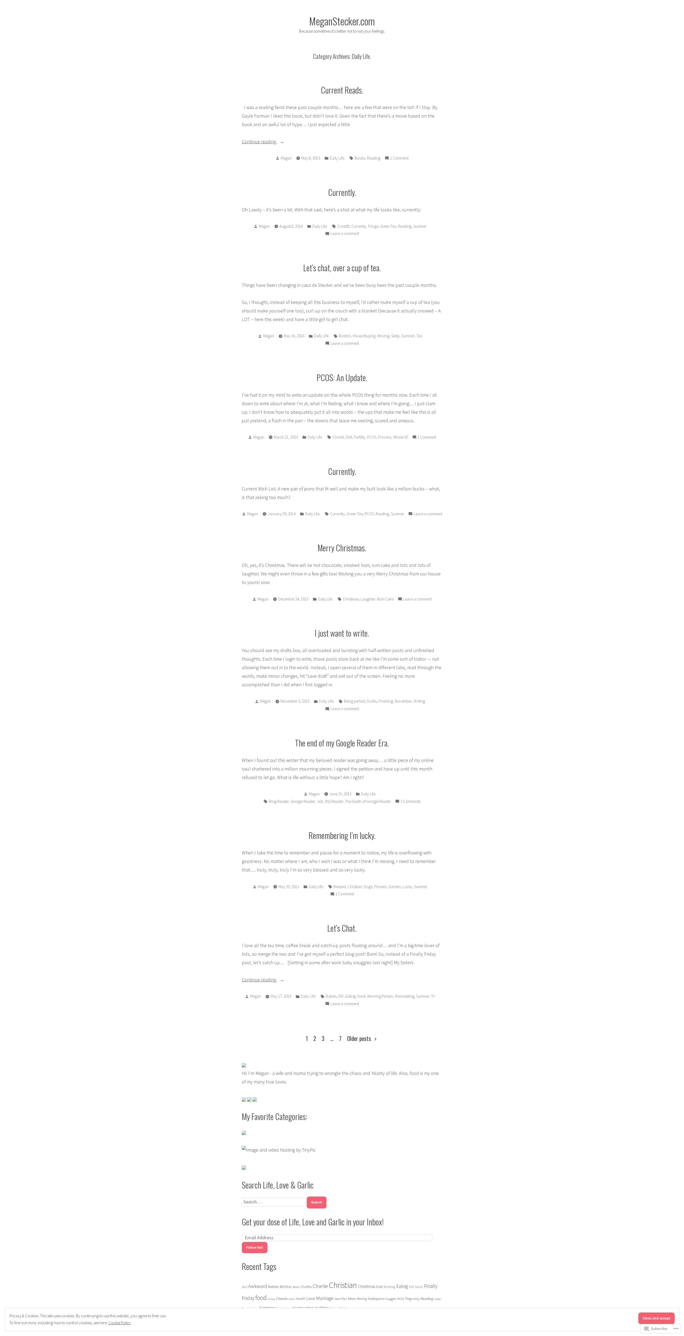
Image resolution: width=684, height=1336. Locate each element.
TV (433, 996)
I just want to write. (342, 633)
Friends (281, 1298)
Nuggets (391, 1299)
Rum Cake (385, 599)
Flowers (380, 886)
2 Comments (411, 802)
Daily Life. (337, 158)
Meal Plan (341, 1299)
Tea (419, 335)
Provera (384, 437)
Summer (419, 226)
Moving (383, 335)
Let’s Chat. (342, 928)
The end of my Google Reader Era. (342, 743)
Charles (306, 1286)
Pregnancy (412, 1298)
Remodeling (404, 996)
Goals (292, 1299)
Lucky (407, 886)
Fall (411, 1287)
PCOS (371, 437)
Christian (355, 886)
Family (419, 1287)
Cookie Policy (119, 1322)
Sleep (395, 335)
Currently (358, 226)
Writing (419, 701)
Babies (331, 996)
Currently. (342, 192)
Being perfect (354, 701)
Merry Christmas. (342, 547)
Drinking (389, 1287)
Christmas (351, 599)
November (403, 701)
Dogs (368, 886)
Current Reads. (342, 90)
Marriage (324, 1298)
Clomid (338, 437)
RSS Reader (334, 801)
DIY (341, 996)
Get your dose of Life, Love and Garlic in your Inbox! (313, 1221)
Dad (379, 1286)
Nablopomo (376, 1298)
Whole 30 (400, 437)
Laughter (368, 599)
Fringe (373, 226)
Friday (271, 1299)
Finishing (386, 701)
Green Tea (388, 226)
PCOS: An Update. (342, 377)
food (361, 996)
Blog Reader (279, 801)
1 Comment (399, 158)
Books (360, 158)
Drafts (372, 701)
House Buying (364, 335)
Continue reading (259, 142)
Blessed (339, 886)
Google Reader (303, 801)
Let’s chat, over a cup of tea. (342, 267)
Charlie (320, 1286)
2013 (244, 1287)
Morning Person (380, 996)
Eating (350, 996)
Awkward (257, 1286)
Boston (345, 335)
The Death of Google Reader (368, 801)
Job (320, 801)
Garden (395, 886)
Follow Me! (254, 1247)
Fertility (359, 437)
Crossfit (343, 226)
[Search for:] (274, 1202)
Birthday (286, 1286)
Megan (286, 158)
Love (310, 1298)
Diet (349, 437)
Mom (352, 1298)
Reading (373, 158)
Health (300, 1298)
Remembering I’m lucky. (342, 835)
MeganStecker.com (342, 20)
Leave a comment (345, 234)
